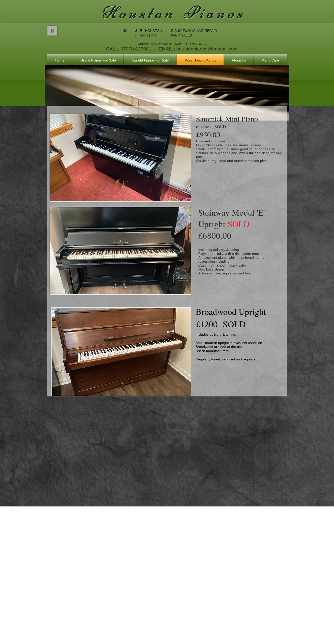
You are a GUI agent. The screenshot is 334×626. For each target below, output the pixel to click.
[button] (120, 158)
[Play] (52, 31)
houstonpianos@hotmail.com (207, 48)
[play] (180, 197)
